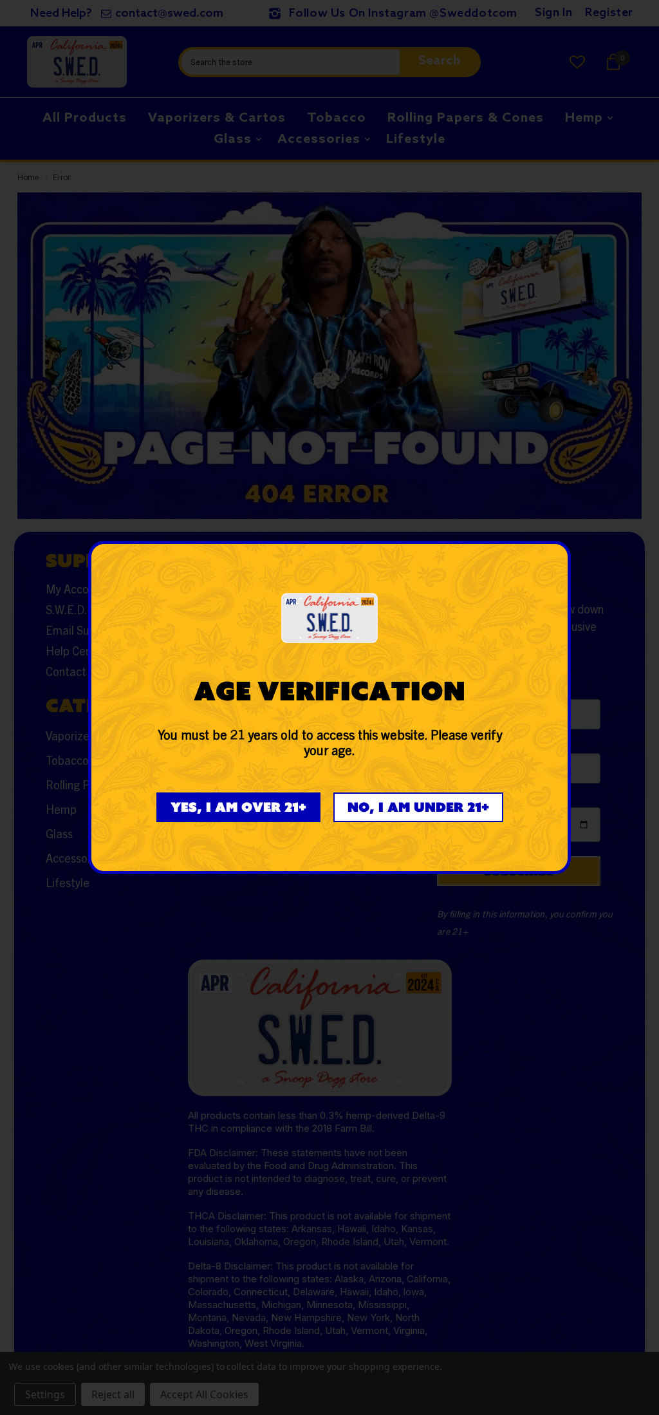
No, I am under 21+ (418, 807)
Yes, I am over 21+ (238, 807)
